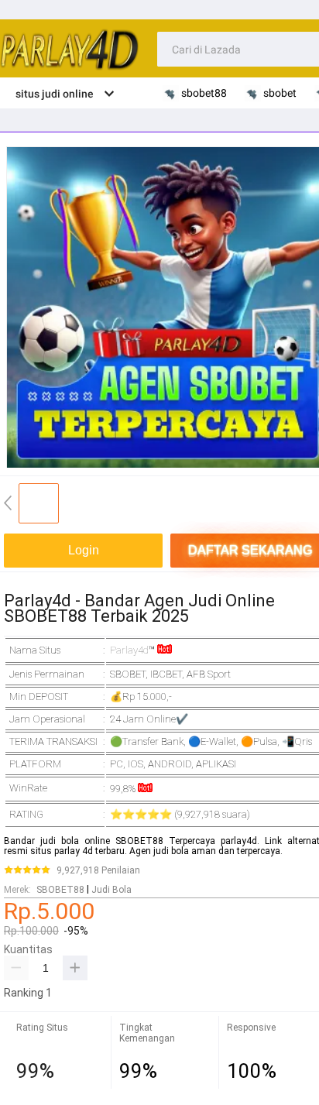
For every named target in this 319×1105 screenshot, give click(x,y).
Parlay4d (129, 650)
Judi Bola (111, 889)
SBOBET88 (60, 889)
